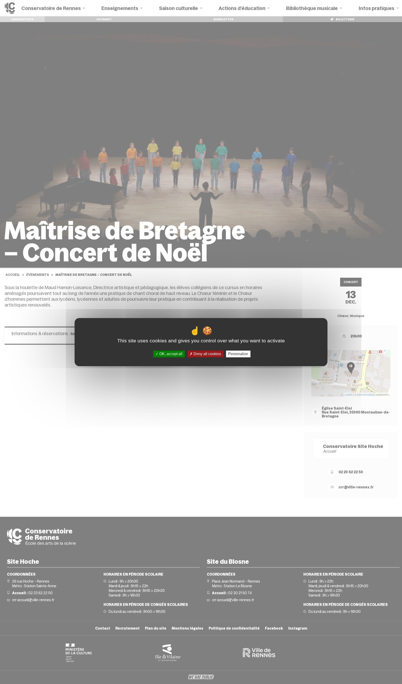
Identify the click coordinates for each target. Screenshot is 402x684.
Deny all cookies (207, 354)
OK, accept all (170, 354)
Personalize (238, 354)
